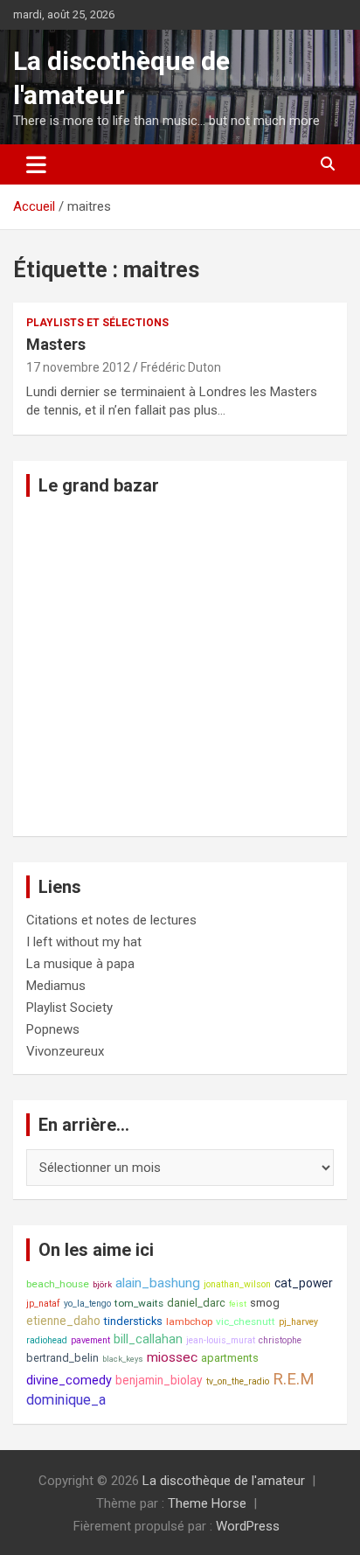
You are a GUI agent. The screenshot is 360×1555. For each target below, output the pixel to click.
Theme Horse (207, 1503)
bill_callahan (148, 1339)
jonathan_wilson (237, 1284)
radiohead (46, 1340)
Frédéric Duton (181, 367)
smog (265, 1302)
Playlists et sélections (97, 323)
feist (237, 1303)
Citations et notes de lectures (111, 920)
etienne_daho (63, 1321)
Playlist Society (69, 1007)
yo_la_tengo (87, 1303)
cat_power (303, 1283)
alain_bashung (157, 1283)
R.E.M (294, 1379)
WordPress (248, 1526)
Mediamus (56, 986)
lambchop (189, 1321)
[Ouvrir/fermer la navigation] (36, 164)
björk (102, 1284)
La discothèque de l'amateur (223, 1481)
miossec (172, 1357)
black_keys (122, 1358)
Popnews (53, 1029)
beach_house (57, 1284)
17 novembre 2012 (78, 367)
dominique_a (66, 1399)
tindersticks (133, 1321)
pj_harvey (298, 1322)
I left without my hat (84, 942)
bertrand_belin (62, 1357)
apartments (230, 1357)
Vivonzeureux (65, 1051)
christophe (280, 1340)
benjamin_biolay (159, 1380)
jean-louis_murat (220, 1340)
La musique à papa (80, 964)
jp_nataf (43, 1303)
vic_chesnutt (245, 1321)
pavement (90, 1340)
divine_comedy (69, 1380)
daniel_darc (196, 1302)
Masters (56, 344)
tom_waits (138, 1303)
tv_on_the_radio (237, 1381)
